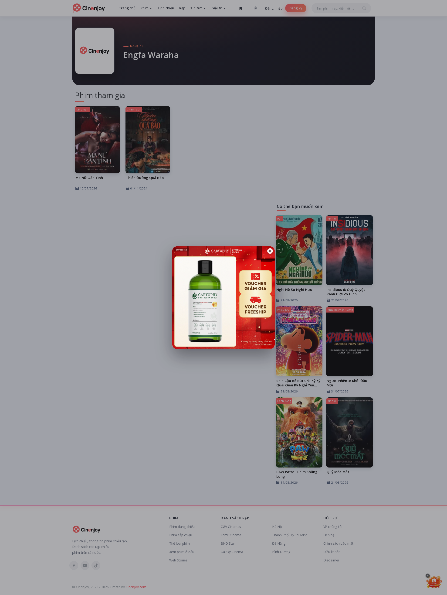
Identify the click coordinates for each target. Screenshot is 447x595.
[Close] (270, 251)
